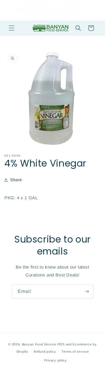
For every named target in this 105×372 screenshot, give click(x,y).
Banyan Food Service (39, 344)
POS (61, 344)
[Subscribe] (86, 291)
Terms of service (75, 351)
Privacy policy (55, 360)
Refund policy (45, 351)
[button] (11, 28)
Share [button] (16, 179)
